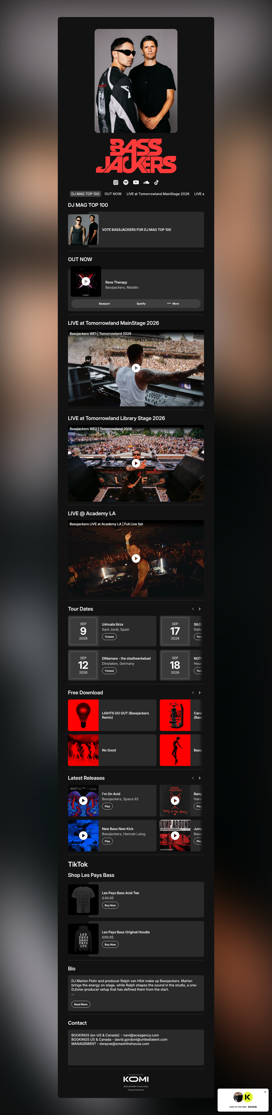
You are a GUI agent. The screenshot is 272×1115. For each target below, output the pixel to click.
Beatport (104, 303)
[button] (136, 1078)
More (173, 303)
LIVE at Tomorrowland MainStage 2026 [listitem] (158, 194)
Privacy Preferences (136, 1090)
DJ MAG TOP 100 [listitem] (85, 194)
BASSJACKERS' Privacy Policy (136, 1086)
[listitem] (115, 182)
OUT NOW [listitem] (113, 194)
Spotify (141, 303)
